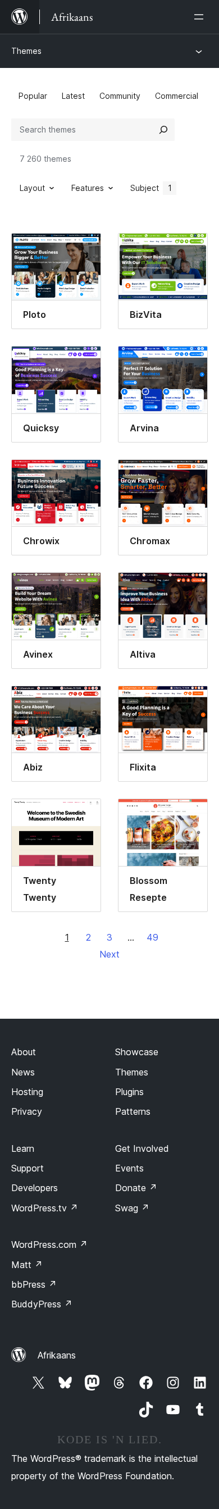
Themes (26, 51)
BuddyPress (41, 1304)
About (23, 1051)
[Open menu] (201, 17)
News (23, 1072)
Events (129, 1168)
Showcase (136, 1051)
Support (27, 1168)
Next (109, 954)
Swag (132, 1208)
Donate (136, 1187)
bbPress (34, 1284)
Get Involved (142, 1148)
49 (152, 937)
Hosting (27, 1091)
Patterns (132, 1111)
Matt (27, 1264)
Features (87, 188)
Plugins (129, 1091)
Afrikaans (57, 1355)
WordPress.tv (44, 1208)
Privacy (26, 1111)
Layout (32, 188)
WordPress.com (49, 1244)
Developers (34, 1187)
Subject (151, 188)
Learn (22, 1148)
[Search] (163, 129)
